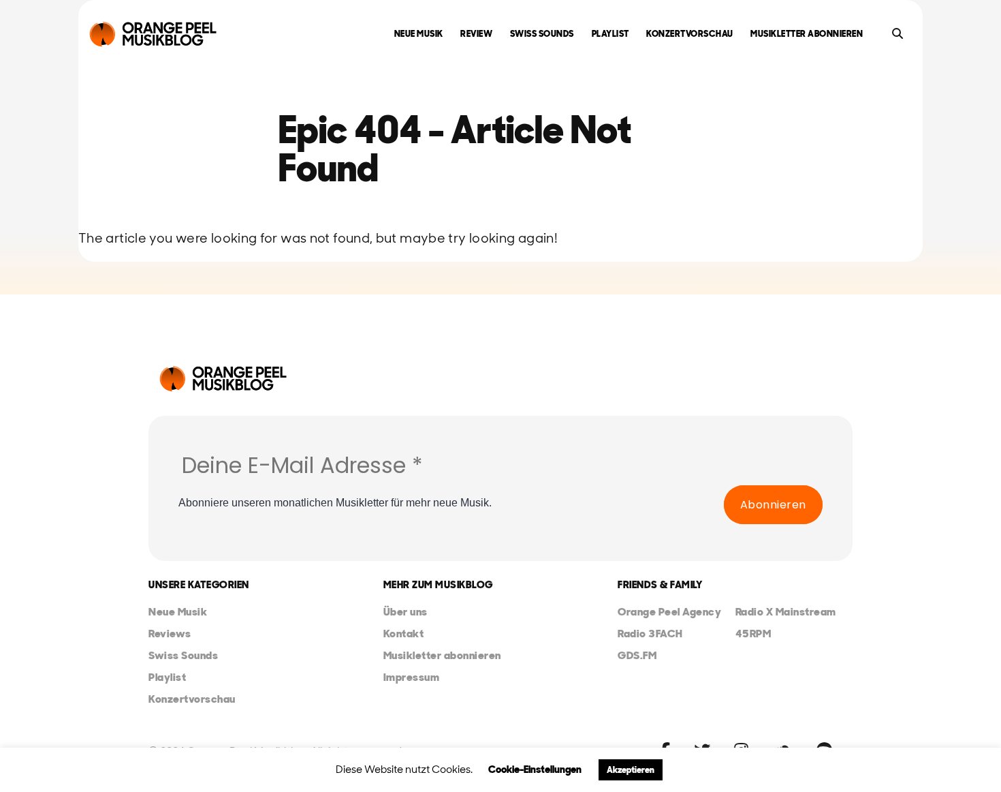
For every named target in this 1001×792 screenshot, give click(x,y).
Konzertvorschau (689, 34)
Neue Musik (418, 34)
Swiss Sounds (542, 34)
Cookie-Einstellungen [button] (535, 769)
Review (476, 34)
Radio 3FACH (650, 633)
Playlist (610, 34)
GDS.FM (637, 655)
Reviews (169, 633)
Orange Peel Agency (669, 612)
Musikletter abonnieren (806, 34)
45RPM (753, 633)
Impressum (411, 677)
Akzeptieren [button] (630, 770)
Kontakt (403, 633)
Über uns (405, 612)
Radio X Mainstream (785, 612)
